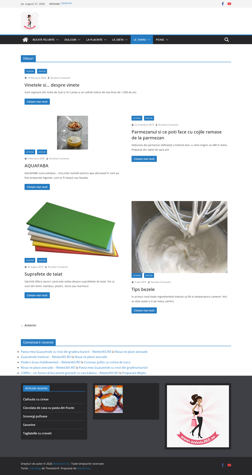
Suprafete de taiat (43, 274)
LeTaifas (30, 71)
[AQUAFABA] (72, 133)
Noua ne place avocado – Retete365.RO (48, 368)
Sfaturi (42, 71)
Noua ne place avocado (131, 352)
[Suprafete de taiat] (72, 229)
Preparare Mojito (134, 373)
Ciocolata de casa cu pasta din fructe (48, 408)
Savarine (66, 4)
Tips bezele (143, 289)
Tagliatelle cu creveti (37, 433)
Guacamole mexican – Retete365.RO (46, 357)
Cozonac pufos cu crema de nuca (107, 362)
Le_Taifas (140, 39)
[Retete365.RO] (25, 39)
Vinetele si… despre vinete (52, 85)
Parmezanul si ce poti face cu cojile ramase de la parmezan (177, 134)
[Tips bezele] (179, 237)
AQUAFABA (37, 165)
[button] (57, 39)
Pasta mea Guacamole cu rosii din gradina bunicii (113, 368)
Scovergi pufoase (35, 416)
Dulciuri (70, 39)
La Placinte (94, 39)
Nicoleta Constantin (60, 77)
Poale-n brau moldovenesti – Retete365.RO (50, 362)
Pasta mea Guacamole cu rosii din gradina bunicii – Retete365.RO (66, 352)
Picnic (160, 39)
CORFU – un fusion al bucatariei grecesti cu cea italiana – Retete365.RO (69, 373)
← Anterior (28, 325)
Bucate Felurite (44, 39)
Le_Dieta (118, 39)
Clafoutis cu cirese (36, 399)
